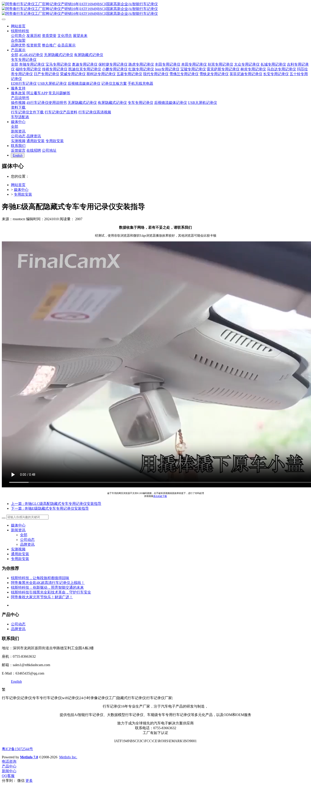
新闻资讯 (18, 530)
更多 (29, 780)
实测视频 (18, 549)
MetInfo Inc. (68, 757)
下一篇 (50, 508)
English (16, 681)
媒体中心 (21, 190)
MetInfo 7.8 (29, 757)
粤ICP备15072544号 (17, 749)
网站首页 (18, 185)
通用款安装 (20, 554)
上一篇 (56, 504)
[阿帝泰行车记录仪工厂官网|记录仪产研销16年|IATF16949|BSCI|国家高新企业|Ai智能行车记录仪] (155, 9)
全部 (14, 55)
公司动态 (27, 540)
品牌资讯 (27, 544)
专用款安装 (23, 194)
